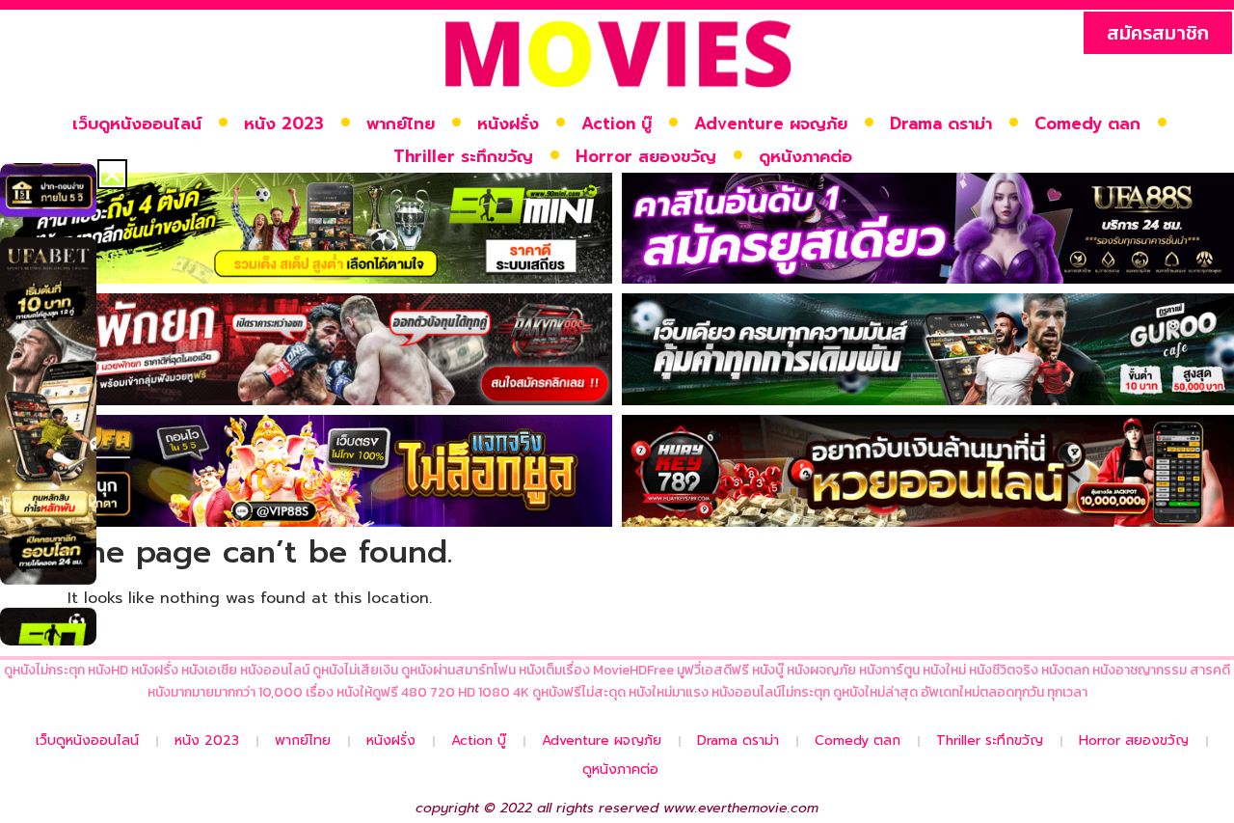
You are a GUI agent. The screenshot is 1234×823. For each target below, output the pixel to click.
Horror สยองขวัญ (646, 156)
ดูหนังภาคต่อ (805, 156)
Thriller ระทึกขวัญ (463, 156)
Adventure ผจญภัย (770, 123)
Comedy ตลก (1087, 123)
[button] (112, 174)
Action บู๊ (616, 123)
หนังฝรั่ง (508, 123)
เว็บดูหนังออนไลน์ (136, 123)
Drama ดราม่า (941, 123)
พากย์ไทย (400, 123)
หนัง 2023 (284, 123)
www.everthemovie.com (740, 808)
